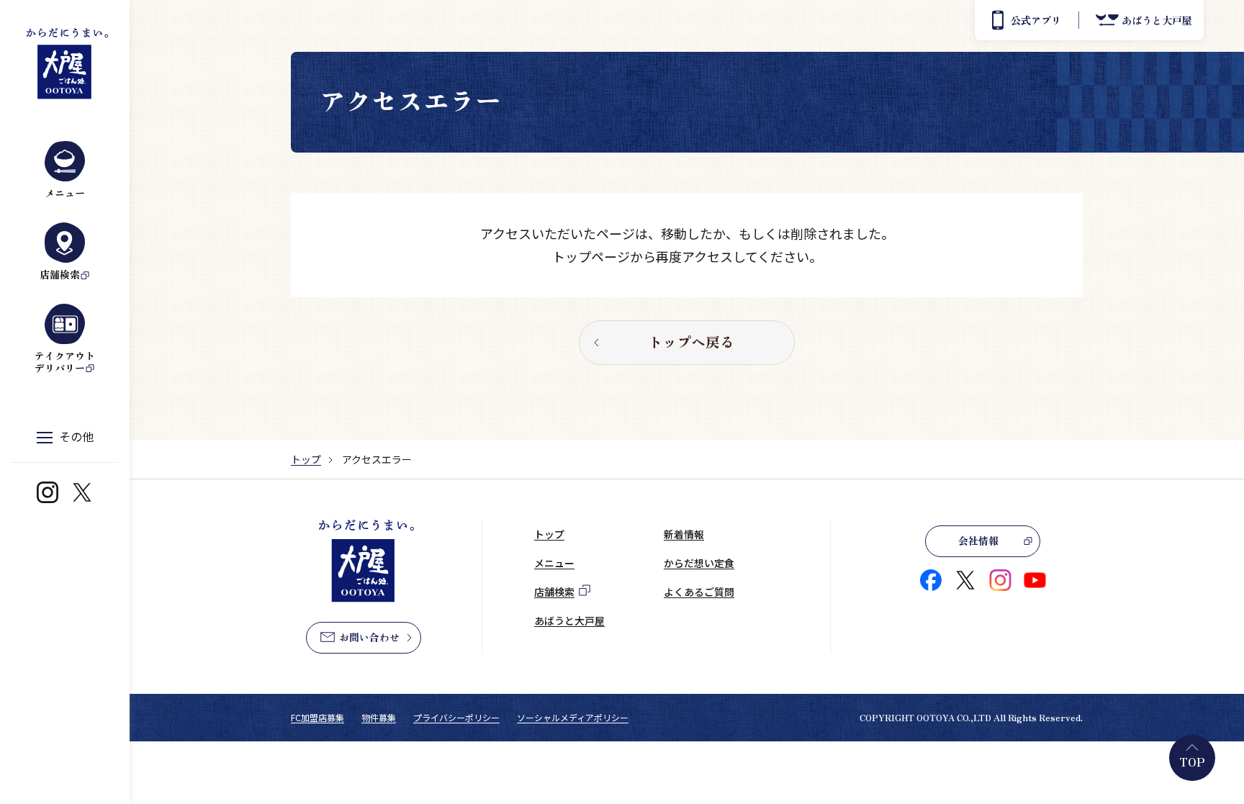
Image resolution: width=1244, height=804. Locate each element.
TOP (1192, 761)
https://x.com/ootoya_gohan (82, 492)
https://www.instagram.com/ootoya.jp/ (47, 492)
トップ (306, 459)
